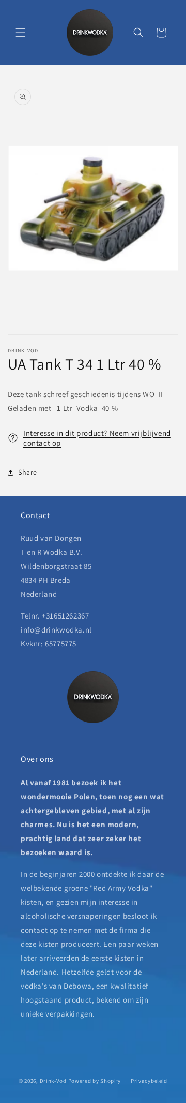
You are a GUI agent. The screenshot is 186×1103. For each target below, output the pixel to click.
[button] (20, 32)
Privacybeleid (149, 1080)
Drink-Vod (53, 1080)
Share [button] (27, 472)
